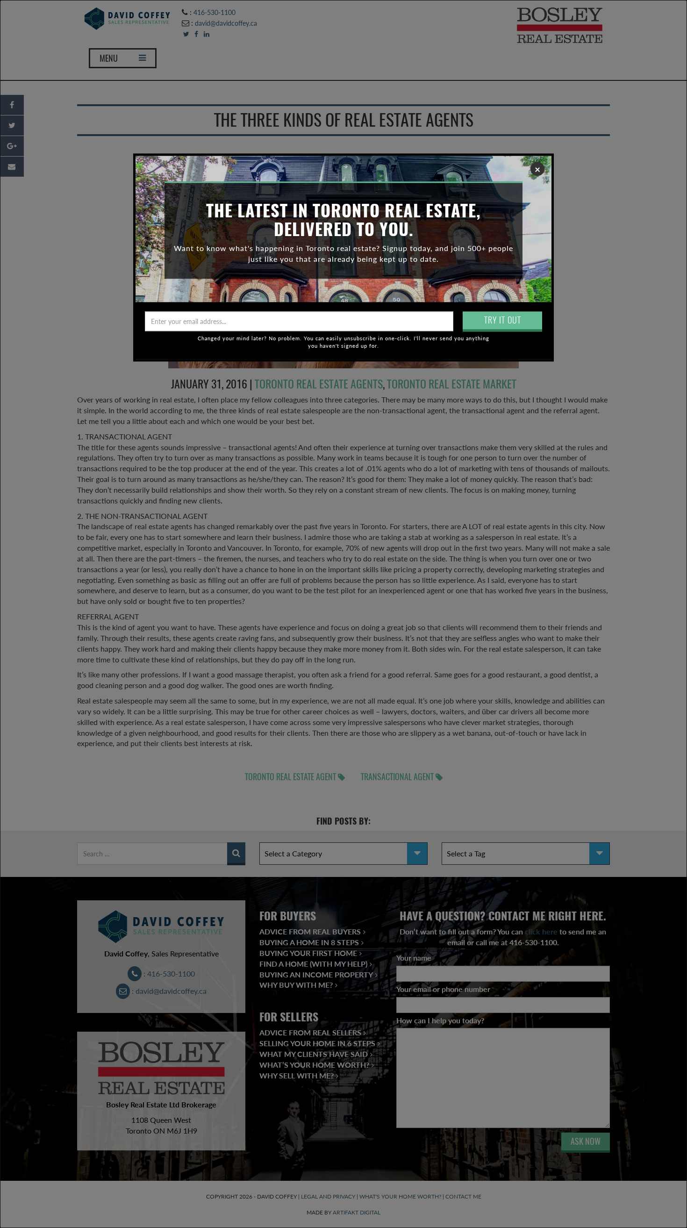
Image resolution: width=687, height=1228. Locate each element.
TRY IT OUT (502, 320)
